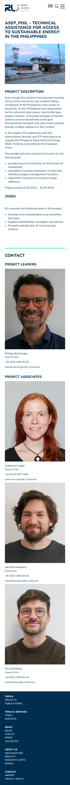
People (9, 763)
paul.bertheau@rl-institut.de (20, 682)
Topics (9, 696)
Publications (13, 703)
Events (9, 734)
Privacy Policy (14, 779)
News (8, 727)
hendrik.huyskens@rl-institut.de (21, 580)
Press (8, 737)
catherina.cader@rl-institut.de (21, 479)
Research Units (15, 760)
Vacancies (12, 741)
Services (10, 719)
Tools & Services (16, 712)
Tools (9, 715)
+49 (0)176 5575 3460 (16, 474)
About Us (11, 749)
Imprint (9, 775)
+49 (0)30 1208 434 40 (17, 361)
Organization (14, 753)
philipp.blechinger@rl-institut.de (22, 367)
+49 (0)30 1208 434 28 (17, 575)
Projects (11, 700)
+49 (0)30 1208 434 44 (17, 677)
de (50, 6)
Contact (10, 772)
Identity (10, 756)
